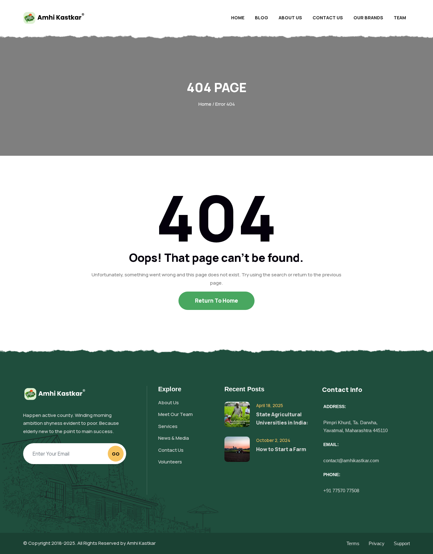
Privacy (377, 543)
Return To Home (216, 300)
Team (400, 18)
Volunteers (170, 461)
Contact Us (328, 18)
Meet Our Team (175, 414)
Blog (261, 18)
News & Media (173, 438)
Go (116, 453)
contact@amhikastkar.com (351, 460)
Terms (352, 543)
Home (237, 18)
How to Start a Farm (281, 449)
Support (402, 543)
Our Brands (368, 18)
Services (168, 426)
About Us (290, 18)
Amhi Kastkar (141, 543)
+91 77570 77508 (341, 490)
